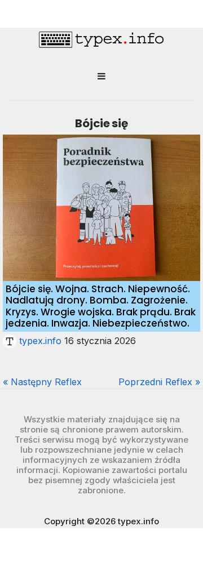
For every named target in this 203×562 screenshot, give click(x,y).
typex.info (40, 340)
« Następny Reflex (42, 381)
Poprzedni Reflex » (159, 381)
